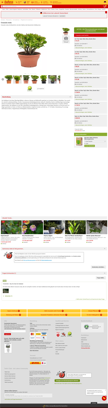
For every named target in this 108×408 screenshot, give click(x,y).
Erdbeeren (38, 9)
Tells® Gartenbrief (9, 382)
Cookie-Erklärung (85, 344)
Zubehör (104, 9)
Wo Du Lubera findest (60, 347)
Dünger (99, 9)
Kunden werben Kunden (10, 378)
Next (58, 79)
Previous (3, 79)
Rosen (56, 9)
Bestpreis (20, 9)
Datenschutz (84, 339)
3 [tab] (28, 73)
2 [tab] (27, 73)
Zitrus (49, 9)
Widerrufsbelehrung (85, 346)
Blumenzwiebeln (73, 9)
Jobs (56, 351)
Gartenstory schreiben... (98, 267)
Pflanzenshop (9, 19)
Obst (30, 9)
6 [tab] (34, 73)
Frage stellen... (101, 278)
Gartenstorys (8, 380)
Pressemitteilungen (59, 349)
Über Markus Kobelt (59, 343)
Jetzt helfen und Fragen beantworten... (14, 399)
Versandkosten (78, 130)
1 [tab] (25, 73)
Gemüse (80, 9)
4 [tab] (30, 73)
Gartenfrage (43, 379)
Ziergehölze (61, 9)
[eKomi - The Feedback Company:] (86, 326)
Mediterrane (44, 9)
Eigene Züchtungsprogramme (62, 327)
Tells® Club (7, 371)
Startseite (3, 19)
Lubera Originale (13, 9)
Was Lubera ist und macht (61, 345)
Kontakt (57, 353)
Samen (84, 9)
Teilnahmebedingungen (46, 260)
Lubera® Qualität (59, 323)
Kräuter (53, 9)
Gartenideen (25, 9)
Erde (96, 9)
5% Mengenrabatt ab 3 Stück (62, 325)
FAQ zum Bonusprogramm (29, 260)
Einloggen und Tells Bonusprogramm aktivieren (67, 380)
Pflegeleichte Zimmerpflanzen (27, 19)
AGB (82, 341)
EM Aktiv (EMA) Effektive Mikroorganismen (91, 138)
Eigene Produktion (59, 329)
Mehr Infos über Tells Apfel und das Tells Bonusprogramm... (68, 383)
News (3, 9)
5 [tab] (32, 73)
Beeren (33, 9)
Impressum (83, 337)
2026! (7, 9)
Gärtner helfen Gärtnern (10, 376)
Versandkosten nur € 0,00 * (36, 358)
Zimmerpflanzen (90, 9)
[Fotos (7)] (66, 31)
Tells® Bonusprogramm (10, 374)
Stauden (67, 9)
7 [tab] (35, 73)
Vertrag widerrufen (85, 348)
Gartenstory (47, 377)
